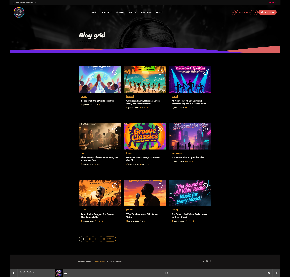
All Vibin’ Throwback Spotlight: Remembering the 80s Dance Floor (189, 102)
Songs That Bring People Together (97, 100)
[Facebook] (276, 3)
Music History (177, 153)
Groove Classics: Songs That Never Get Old (143, 159)
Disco (174, 96)
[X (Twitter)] (267, 3)
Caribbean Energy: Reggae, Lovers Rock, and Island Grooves (143, 102)
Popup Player (267, 12)
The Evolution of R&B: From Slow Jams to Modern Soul (99, 159)
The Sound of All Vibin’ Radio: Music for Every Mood (189, 216)
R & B (83, 153)
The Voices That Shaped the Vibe (188, 157)
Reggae (130, 96)
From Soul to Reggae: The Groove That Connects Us (97, 216)
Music (84, 96)
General (130, 210)
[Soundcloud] (270, 3)
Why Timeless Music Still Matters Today (142, 216)
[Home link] (19, 12)
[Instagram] (273, 3)
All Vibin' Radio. (98, 262)
